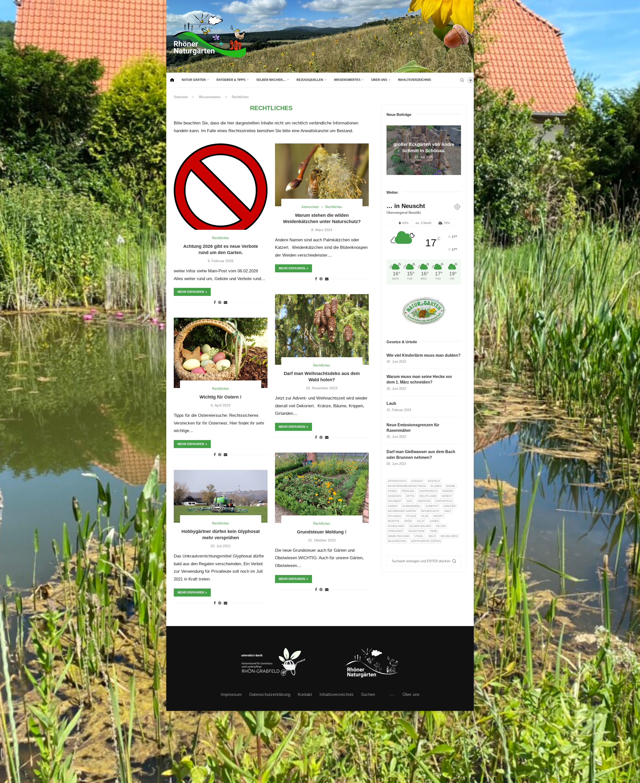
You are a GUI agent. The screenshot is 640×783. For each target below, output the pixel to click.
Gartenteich (428, 491)
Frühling (408, 491)
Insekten (424, 501)
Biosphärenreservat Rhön (407, 486)
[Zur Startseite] (172, 80)
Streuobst (395, 531)
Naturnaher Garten (402, 511)
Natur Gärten (194, 80)
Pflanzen (394, 516)
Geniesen (394, 496)
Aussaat (417, 481)
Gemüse (447, 491)
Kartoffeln (444, 501)
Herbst (447, 496)
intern (392, 695)
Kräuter (450, 506)
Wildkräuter (397, 541)
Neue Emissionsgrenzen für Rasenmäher (412, 428)
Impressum (231, 694)
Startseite (181, 97)
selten (441, 526)
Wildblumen (449, 536)
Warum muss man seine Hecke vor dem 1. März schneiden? (419, 379)
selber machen (420, 526)
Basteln (434, 481)
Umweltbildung (399, 536)
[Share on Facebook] (215, 302)
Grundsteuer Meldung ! (321, 531)
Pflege (411, 516)
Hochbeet (395, 501)
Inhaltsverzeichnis (414, 80)
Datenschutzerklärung (269, 694)
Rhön (408, 521)
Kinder (392, 506)
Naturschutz (430, 511)
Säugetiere (416, 531)
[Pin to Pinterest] (219, 302)
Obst (447, 511)
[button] (391, 150)
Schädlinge (396, 526)
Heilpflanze (428, 496)
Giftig (410, 496)
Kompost (432, 506)
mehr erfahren (191, 292)
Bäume (450, 486)
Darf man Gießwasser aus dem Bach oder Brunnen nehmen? (420, 454)
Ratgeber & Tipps (231, 80)
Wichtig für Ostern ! (221, 397)
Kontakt (305, 694)
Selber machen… (271, 80)
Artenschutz (397, 481)
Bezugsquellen (309, 80)
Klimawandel (411, 506)
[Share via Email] (225, 302)
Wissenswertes (347, 80)
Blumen (436, 486)
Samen (434, 521)
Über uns (379, 80)
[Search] (462, 80)
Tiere (433, 531)
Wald (432, 536)
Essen (392, 491)
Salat (421, 521)
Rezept (439, 516)
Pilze (424, 516)
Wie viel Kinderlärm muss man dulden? (423, 355)
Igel (410, 501)
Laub (391, 403)
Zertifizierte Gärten (426, 541)
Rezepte (394, 521)
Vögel (419, 536)
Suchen (368, 694)
